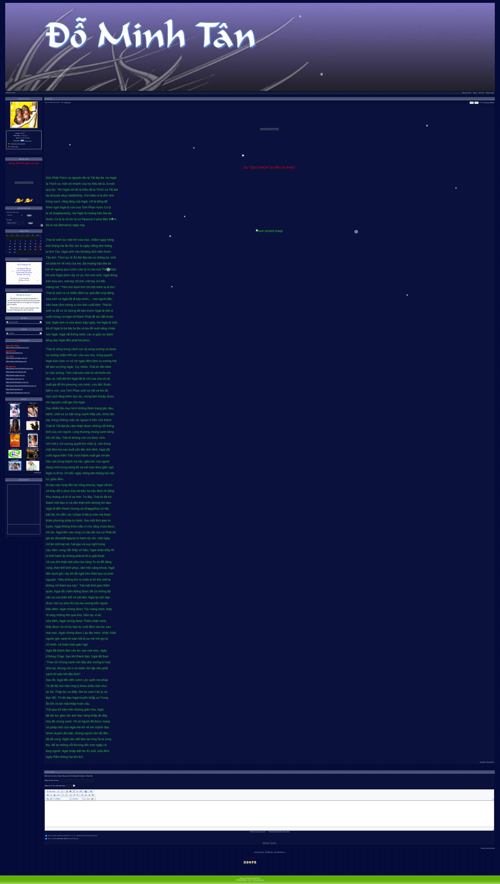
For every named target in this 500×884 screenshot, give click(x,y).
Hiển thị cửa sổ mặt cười (257, 831)
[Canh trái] (82, 795)
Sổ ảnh (481, 92)
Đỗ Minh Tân (10, 92)
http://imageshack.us (14, 353)
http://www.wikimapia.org (16, 361)
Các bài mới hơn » (279, 852)
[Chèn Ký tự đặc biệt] (80, 791)
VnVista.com (260, 880)
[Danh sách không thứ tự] (66, 795)
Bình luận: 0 (490, 762)
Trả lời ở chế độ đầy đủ (488, 848)
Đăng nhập (490, 92)
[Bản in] (476, 103)
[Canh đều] (92, 795)
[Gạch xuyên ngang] (58, 795)
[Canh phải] (89, 795)
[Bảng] (74, 791)
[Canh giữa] (86, 795)
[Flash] (70, 791)
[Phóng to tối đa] (91, 791)
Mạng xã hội (466, 92)
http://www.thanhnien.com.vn (18, 393)
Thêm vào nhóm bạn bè (18, 143)
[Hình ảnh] (67, 791)
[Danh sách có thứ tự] (63, 795)
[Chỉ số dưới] (47, 798)
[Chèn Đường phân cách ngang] (77, 791)
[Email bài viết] (472, 103)
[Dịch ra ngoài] (70, 795)
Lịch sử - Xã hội (489, 102)
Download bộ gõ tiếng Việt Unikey (279, 831)
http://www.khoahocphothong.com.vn (21, 386)
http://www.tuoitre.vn (14, 389)
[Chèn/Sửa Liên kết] (86, 791)
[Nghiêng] (51, 795)
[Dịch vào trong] (74, 795)
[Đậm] (47, 795)
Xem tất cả (37, 472)
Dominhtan (67, 102)
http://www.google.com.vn (16, 358)
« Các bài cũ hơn (259, 852)
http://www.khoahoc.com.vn (17, 382)
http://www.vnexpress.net (16, 372)
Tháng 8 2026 (24, 231)
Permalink (483, 762)
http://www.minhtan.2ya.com (17, 348)
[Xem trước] (62, 791)
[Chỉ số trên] (51, 798)
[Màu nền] (93, 798)
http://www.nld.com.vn (15, 379)
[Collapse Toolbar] (493, 799)
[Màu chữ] (88, 798)
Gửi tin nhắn (14, 146)
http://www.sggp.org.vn (15, 375)
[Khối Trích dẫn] (77, 795)
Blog (475, 92)
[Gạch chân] (54, 795)
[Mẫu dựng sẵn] (58, 791)
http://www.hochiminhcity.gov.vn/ (19, 368)
